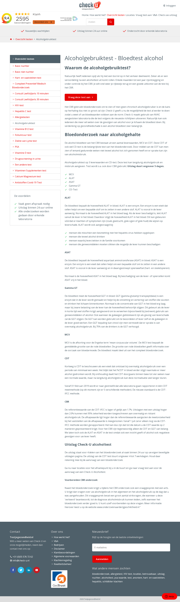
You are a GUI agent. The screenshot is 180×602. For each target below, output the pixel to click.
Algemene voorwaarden (66, 556)
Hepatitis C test (22, 111)
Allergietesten (22, 117)
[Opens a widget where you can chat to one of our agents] (169, 596)
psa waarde (120, 577)
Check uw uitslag (167, 15)
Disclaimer (59, 548)
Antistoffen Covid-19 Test (28, 182)
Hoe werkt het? (98, 15)
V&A (155, 15)
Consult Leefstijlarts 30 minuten (31, 99)
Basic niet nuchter (24, 71)
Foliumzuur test (23, 135)
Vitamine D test (22, 152)
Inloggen (171, 5)
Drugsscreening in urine (27, 158)
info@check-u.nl (20, 560)
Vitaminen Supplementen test (30, 170)
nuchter (96, 577)
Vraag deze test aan (79, 97)
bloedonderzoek (100, 573)
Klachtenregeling (62, 560)
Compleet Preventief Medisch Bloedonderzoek (29, 85)
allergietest (116, 573)
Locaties (130, 15)
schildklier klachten (113, 581)
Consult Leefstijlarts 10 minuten (31, 93)
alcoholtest (107, 577)
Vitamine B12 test (23, 129)
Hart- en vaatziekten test (27, 77)
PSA (16, 146)
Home (85, 15)
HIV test (128, 573)
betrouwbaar (149, 573)
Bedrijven (58, 544)
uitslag (161, 573)
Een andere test (23, 164)
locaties (137, 573)
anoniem (137, 577)
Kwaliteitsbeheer (62, 564)
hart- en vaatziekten (154, 577)
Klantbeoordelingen (64, 552)
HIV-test (19, 105)
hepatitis (96, 581)
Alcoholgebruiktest (24, 123)
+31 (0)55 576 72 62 (22, 556)
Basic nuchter (21, 65)
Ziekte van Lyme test (25, 140)
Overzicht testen (116, 15)
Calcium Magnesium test (27, 176)
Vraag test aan (144, 15)
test (130, 577)
